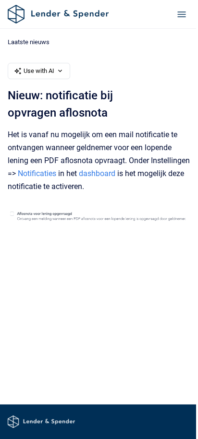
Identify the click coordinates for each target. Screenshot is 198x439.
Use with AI (39, 70)
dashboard (97, 173)
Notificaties (37, 173)
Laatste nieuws (29, 42)
